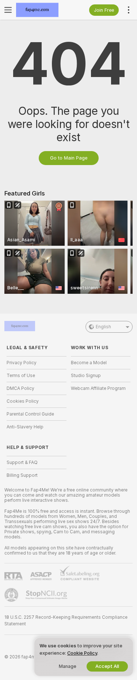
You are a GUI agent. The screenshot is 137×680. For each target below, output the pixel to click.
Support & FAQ (22, 462)
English (103, 326)
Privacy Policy (22, 362)
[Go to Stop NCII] (47, 595)
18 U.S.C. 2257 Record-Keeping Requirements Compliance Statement (66, 620)
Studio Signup (86, 375)
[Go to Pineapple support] (12, 595)
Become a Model (89, 362)
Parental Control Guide (30, 414)
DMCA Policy (20, 388)
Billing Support (22, 475)
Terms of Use (21, 375)
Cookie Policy (82, 653)
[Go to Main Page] (42, 10)
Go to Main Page (68, 158)
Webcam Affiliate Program (98, 388)
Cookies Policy (23, 401)
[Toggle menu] (8, 10)
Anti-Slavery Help (25, 426)
